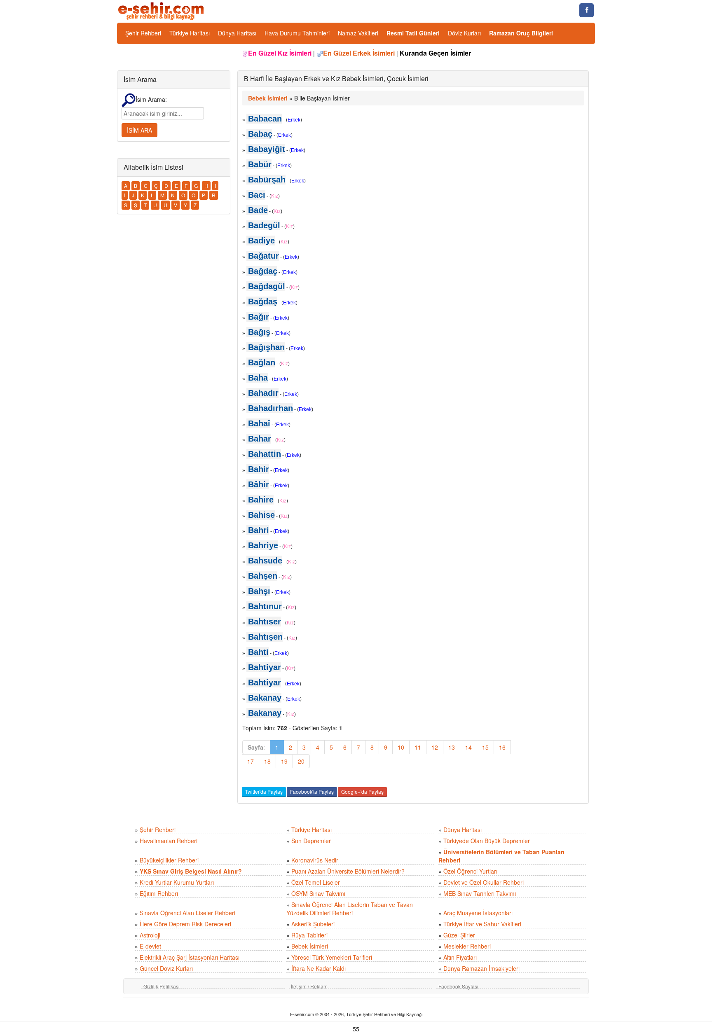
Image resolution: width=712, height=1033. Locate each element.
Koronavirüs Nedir (314, 860)
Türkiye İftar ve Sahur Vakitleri (482, 924)
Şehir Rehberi (143, 33)
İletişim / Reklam (309, 986)
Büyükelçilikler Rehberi (169, 860)
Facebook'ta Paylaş (312, 791)
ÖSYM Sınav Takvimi (318, 893)
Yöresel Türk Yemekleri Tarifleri (331, 957)
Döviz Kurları (464, 33)
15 (485, 747)
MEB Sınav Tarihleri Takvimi (479, 893)
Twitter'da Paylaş (264, 791)
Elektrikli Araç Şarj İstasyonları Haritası (189, 957)
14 (468, 747)
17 (250, 761)
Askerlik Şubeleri (313, 924)
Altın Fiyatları (460, 957)
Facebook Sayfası (458, 986)
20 (301, 761)
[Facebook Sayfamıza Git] (586, 10)
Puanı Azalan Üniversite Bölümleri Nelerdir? (348, 871)
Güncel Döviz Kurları (166, 968)
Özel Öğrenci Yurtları (470, 871)
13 (451, 747)
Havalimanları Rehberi (168, 841)
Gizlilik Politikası (161, 986)
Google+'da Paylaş (362, 791)
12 (434, 747)
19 (284, 761)
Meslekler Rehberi (467, 946)
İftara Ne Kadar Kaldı (318, 968)
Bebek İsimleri (309, 946)
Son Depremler (311, 841)
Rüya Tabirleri (309, 935)
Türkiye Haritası (189, 33)
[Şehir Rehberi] (161, 10)
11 (418, 747)
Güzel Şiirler (459, 935)
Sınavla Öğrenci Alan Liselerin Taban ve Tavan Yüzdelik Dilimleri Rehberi (349, 908)
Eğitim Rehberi (159, 893)
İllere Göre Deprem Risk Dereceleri (185, 924)
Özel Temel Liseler (315, 882)
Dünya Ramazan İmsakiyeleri (481, 968)
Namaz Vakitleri (358, 33)
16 (502, 747)
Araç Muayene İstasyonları (478, 913)
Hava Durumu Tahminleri (297, 33)
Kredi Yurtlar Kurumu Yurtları (177, 882)
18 (267, 761)
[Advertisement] (551, 445)
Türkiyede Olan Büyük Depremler (486, 841)
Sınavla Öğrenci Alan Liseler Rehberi (187, 913)
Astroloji (150, 935)
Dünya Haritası (237, 33)
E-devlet (150, 946)
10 (401, 747)
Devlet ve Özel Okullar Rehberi (483, 882)
